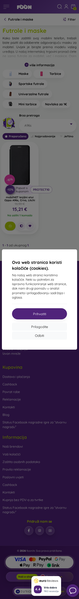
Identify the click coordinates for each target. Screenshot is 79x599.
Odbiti (39, 335)
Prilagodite (39, 327)
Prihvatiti (39, 314)
